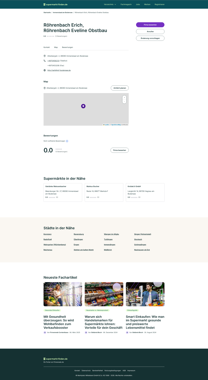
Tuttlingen (108, 239)
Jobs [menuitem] (138, 4)
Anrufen (150, 31)
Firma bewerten (119, 150)
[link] (63, 192)
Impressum (131, 370)
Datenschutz (86, 370)
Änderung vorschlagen (150, 38)
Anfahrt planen (120, 88)
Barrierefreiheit (97, 370)
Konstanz (47, 234)
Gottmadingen (140, 244)
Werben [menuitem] (147, 4)
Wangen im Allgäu (111, 234)
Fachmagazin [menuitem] (126, 4)
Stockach (138, 239)
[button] (83, 106)
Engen (76, 244)
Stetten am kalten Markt (84, 250)
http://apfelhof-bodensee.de (59, 70)
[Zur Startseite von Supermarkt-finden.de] (55, 4)
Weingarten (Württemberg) (55, 244)
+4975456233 (53, 61)
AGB (124, 370)
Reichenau (48, 250)
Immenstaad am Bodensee (62, 12)
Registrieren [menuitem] (159, 4)
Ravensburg (79, 234)
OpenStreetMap (116, 125)
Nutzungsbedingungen (113, 370)
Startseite (47, 12)
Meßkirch (108, 250)
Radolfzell (48, 239)
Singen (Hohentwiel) (142, 234)
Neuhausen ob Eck (142, 250)
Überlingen (78, 239)
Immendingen (109, 244)
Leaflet (106, 125)
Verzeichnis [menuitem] (108, 4)
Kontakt (77, 370)
